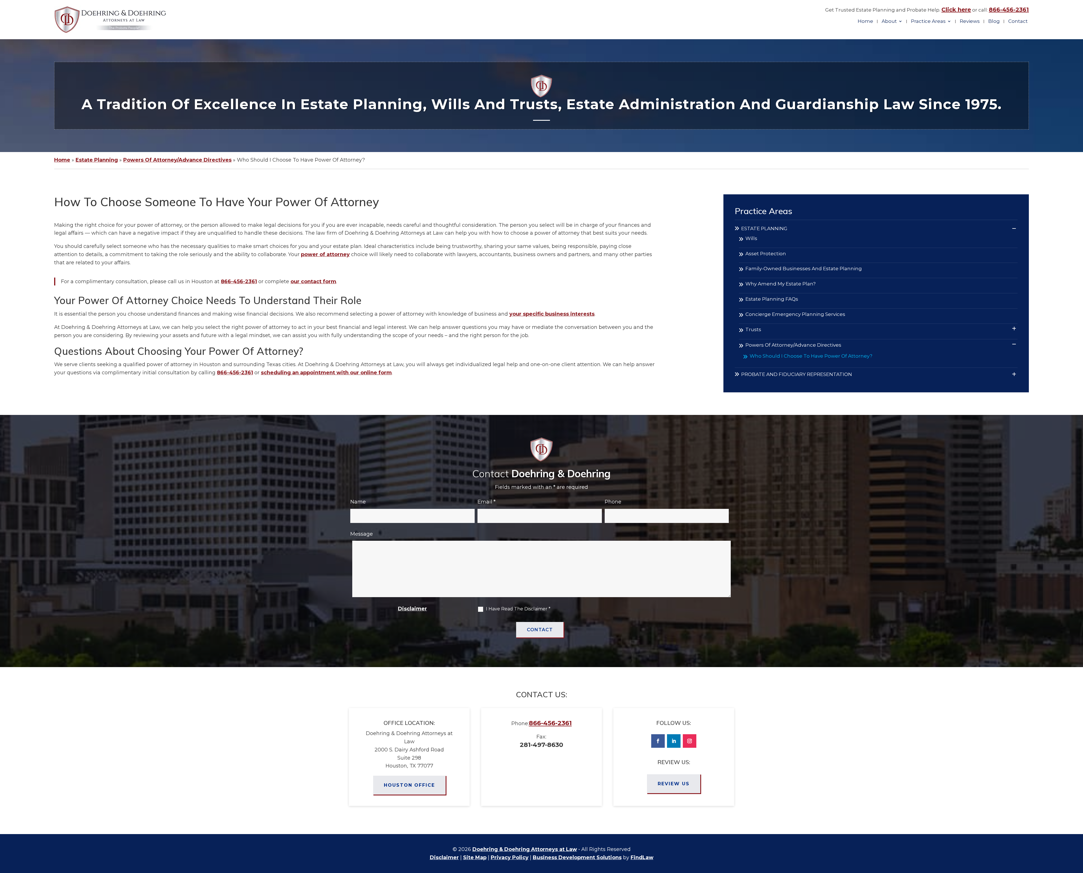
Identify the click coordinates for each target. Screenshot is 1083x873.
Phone (613, 502)
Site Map (475, 857)
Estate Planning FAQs (771, 299)
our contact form (313, 281)
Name (358, 502)
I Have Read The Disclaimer (518, 609)
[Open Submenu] (1014, 229)
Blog (994, 21)
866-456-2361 (1009, 9)
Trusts (753, 329)
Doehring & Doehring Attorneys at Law (524, 849)
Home (865, 21)
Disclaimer (412, 609)
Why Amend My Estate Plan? (780, 284)
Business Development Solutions (577, 857)
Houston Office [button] (409, 785)
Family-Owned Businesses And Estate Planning (803, 268)
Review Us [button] (674, 783)
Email (486, 502)
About (889, 21)
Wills (751, 238)
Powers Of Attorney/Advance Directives (793, 345)
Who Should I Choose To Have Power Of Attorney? (811, 356)
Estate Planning (764, 228)
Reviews (970, 21)
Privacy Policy (510, 857)
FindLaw (642, 857)
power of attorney (325, 254)
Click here (956, 9)
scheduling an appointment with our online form (326, 373)
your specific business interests (552, 314)
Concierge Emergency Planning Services (795, 314)
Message (361, 534)
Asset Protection (765, 253)
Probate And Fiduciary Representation (796, 374)
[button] (1077, 832)
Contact (1018, 21)
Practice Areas (928, 21)
